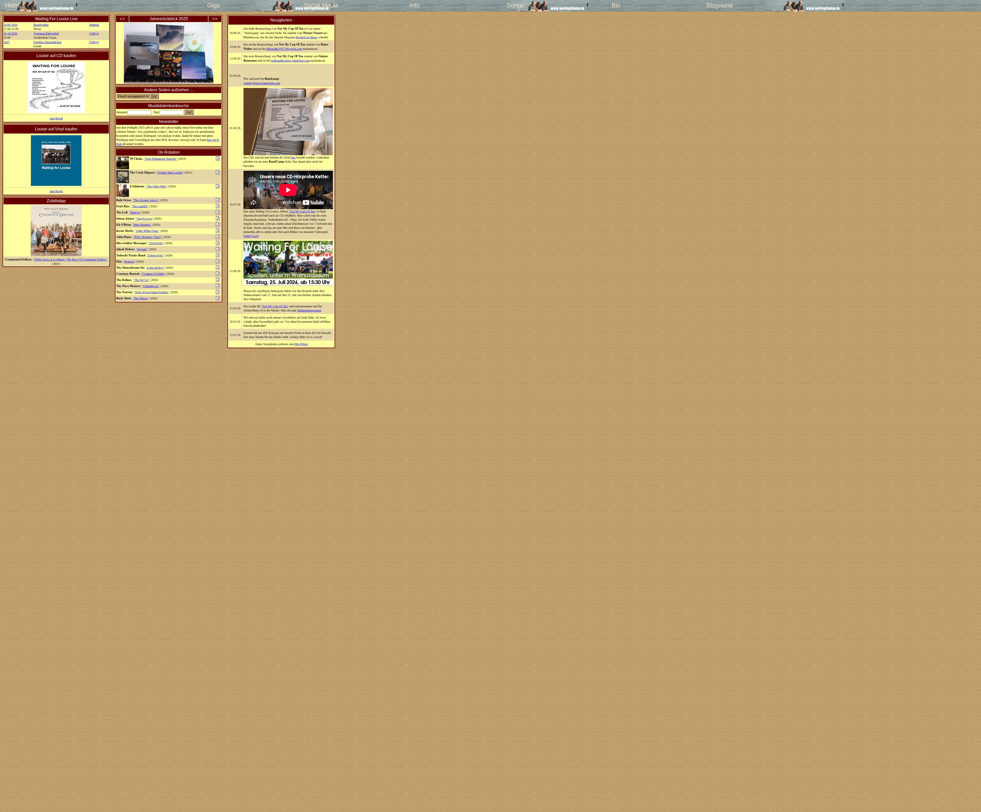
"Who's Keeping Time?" (147, 237)
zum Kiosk (56, 118)
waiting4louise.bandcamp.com (261, 83)
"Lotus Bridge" (155, 267)
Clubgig (94, 33)
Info (415, 5)
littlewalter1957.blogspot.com (284, 49)
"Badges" (135, 212)
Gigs (213, 5)
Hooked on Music (307, 37)
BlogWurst (301, 344)
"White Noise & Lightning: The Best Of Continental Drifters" (70, 259)
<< (122, 18)
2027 (7, 42)
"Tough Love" (144, 218)
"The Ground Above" (146, 200)
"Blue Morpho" (142, 224)
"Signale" (142, 249)
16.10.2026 (10, 33)
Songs (515, 5)
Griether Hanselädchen (47, 42)
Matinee (94, 24)
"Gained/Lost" (150, 286)
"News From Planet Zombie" (151, 292)
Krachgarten (41, 24)
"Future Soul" (155, 255)
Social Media (314, 5)
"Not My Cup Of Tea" (302, 211)
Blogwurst (716, 5)
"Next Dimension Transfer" (160, 158)
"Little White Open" (147, 231)
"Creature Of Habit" (153, 274)
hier (293, 157)
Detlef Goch (250, 236)
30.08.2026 (10, 24)
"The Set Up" (141, 280)
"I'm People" (156, 243)
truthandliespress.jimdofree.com (290, 60)
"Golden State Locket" (169, 172)
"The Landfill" (139, 206)
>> (215, 18)
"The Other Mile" (156, 186)
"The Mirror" (141, 298)
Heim (12, 5)
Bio (616, 5)
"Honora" (129, 261)
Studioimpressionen (309, 310)
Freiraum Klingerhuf (46, 33)
